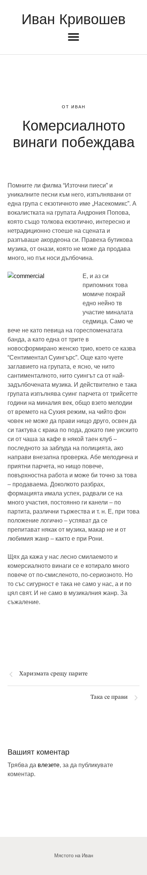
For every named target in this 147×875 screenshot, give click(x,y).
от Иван (74, 107)
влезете (49, 765)
